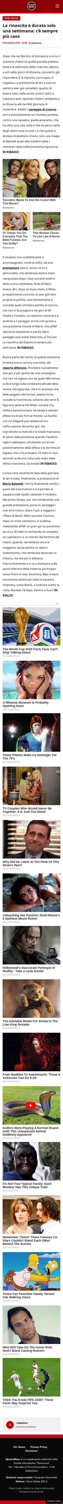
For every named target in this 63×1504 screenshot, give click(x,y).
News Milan (11, 18)
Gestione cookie (54, 1501)
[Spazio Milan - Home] (31, 6)
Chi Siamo (19, 1447)
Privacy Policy (38, 1447)
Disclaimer (31, 1450)
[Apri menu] (57, 6)
